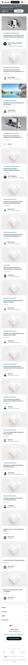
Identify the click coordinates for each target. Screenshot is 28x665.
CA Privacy (21, 656)
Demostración (15, 2)
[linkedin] (15, 648)
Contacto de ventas (14, 638)
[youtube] (19, 648)
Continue (18, 11)
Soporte (3, 616)
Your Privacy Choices (12, 656)
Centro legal (3, 652)
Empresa (4, 607)
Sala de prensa (5, 620)
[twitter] (12, 648)
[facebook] (8, 648)
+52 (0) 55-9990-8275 (14, 631)
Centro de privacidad (12, 652)
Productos (4, 611)
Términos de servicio (22, 652)
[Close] (26, 6)
